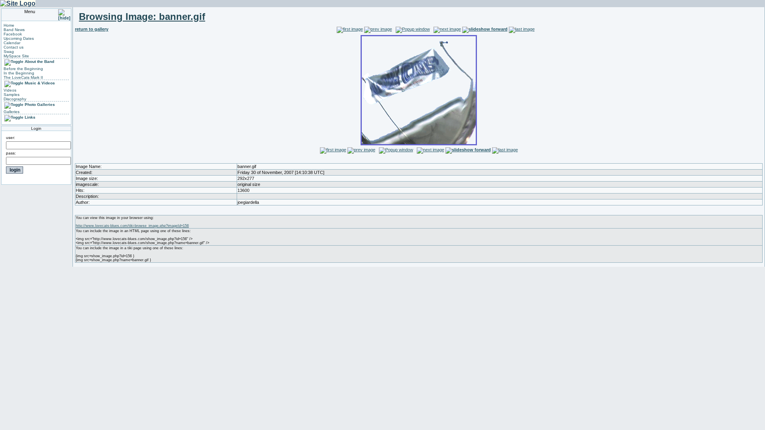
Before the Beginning (23, 68)
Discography (15, 99)
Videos (10, 90)
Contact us (14, 47)
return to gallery (91, 29)
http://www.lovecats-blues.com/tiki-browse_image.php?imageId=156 (132, 226)
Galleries (12, 111)
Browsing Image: (142, 16)
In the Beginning (19, 73)
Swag (9, 51)
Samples (12, 94)
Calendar (12, 43)
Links (30, 117)
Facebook (13, 34)
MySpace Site (16, 56)
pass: (11, 153)
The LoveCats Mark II (23, 77)
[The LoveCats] (17, 3)
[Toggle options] (14, 61)
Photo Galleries (40, 104)
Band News (14, 29)
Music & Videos (40, 83)
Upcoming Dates (19, 38)
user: (10, 137)
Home (9, 25)
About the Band (39, 61)
